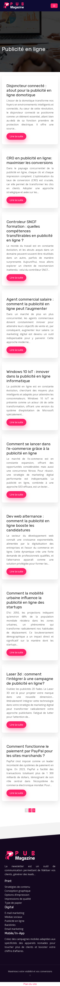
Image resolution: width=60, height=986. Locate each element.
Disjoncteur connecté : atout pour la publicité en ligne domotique (28, 90)
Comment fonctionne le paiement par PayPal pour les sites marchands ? (29, 751)
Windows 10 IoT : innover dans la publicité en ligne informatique (28, 376)
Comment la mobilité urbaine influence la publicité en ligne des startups (25, 600)
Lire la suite (16, 136)
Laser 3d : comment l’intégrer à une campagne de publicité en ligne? (29, 679)
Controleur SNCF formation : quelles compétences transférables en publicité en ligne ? (29, 231)
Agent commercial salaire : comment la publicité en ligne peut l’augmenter (30, 304)
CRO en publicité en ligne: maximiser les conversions (29, 160)
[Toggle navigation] (54, 5)
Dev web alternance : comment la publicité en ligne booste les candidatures (27, 523)
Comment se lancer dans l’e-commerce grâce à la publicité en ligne (28, 448)
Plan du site (30, 984)
